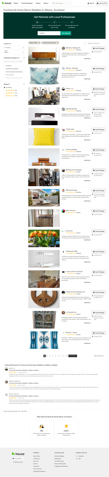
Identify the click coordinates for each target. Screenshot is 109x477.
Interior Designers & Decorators (14, 72)
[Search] (53, 3)
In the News (36, 458)
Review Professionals (60, 463)
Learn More (24, 411)
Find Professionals (26, 3)
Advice (46, 3)
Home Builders (10, 75)
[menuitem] (16, 3)
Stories (38, 3)
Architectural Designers (12, 68)
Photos (16, 3)
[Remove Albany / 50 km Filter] (39, 43)
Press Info (36, 461)
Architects (8, 65)
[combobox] (61, 3)
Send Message (99, 48)
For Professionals (59, 461)
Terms (35, 469)
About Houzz (36, 456)
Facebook (81, 456)
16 (66, 356)
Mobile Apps (57, 458)
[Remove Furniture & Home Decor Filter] (57, 43)
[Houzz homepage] (6, 3)
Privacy (40, 469)
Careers (35, 463)
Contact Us (36, 466)
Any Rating (9, 87)
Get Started (66, 33)
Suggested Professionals (61, 466)
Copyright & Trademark (39, 471)
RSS (79, 458)
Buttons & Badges (59, 456)
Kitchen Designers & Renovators (14, 78)
